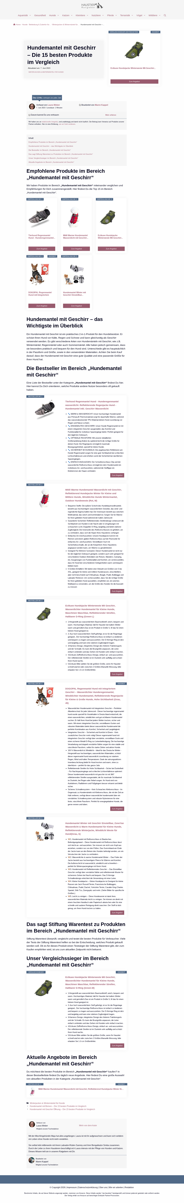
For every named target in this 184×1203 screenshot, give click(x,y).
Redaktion (129, 1187)
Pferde (110, 15)
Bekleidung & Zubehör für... (40, 25)
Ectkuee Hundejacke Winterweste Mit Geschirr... (133, 68)
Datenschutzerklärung (88, 1187)
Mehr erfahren (110, 115)
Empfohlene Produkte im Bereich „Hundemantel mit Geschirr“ (53, 142)
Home (18, 25)
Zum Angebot (134, 81)
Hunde (52, 15)
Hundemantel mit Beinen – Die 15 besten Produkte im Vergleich (58, 1106)
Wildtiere (153, 15)
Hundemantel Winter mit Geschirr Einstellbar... (74, 293)
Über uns (103, 1187)
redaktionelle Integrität (50, 122)
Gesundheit (40, 15)
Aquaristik (23, 15)
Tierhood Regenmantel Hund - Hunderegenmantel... (41, 236)
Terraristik (125, 15)
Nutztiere (96, 15)
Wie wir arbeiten (116, 1187)
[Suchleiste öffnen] (165, 15)
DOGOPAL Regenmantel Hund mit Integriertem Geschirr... (40, 293)
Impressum (72, 1187)
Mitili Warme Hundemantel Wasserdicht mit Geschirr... (75, 236)
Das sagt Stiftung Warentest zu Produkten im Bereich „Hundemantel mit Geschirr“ (61, 154)
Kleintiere (80, 15)
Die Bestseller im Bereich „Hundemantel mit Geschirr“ (50, 150)
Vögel (139, 15)
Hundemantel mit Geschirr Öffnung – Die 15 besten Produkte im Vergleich (62, 1109)
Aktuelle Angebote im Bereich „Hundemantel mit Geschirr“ (51, 162)
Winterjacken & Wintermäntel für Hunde (46, 72)
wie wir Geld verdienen (67, 124)
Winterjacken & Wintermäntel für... (65, 25)
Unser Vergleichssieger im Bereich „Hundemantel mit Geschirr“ (53, 158)
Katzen (65, 15)
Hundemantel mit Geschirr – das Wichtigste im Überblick (51, 146)
